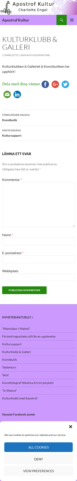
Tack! (5, 375)
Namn (7, 235)
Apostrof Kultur (15, 20)
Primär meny (72, 20)
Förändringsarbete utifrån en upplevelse (28, 336)
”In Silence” (9, 390)
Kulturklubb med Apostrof (19, 398)
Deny (38, 459)
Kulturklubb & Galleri (16, 352)
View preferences (38, 471)
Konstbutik (16, 117)
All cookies (38, 447)
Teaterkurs (9, 367)
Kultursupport (11, 133)
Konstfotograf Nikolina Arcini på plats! (28, 383)
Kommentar (12, 179)
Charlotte (10, 55)
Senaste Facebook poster (18, 414)
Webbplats (10, 271)
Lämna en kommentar (35, 55)
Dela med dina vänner (21, 83)
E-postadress (13, 253)
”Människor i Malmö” (16, 328)
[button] (70, 427)
